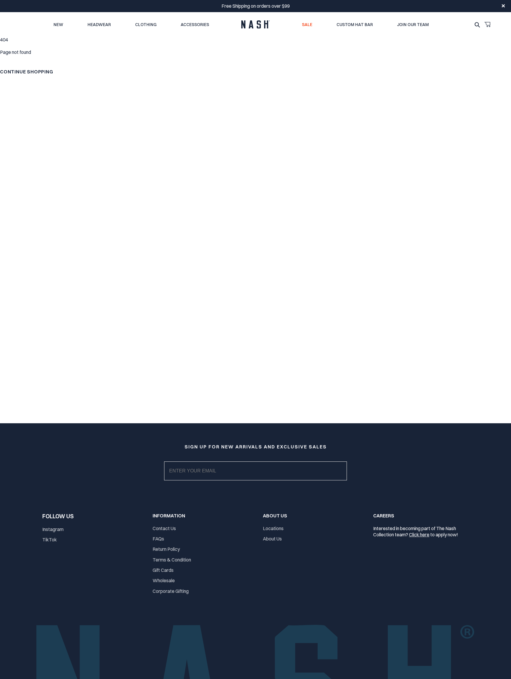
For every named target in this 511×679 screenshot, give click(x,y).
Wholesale (164, 580)
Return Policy (166, 549)
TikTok (49, 540)
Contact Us (164, 528)
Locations (273, 528)
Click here (419, 535)
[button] (487, 25)
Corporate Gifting (171, 591)
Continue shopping (26, 71)
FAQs (158, 539)
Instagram (53, 529)
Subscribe (260, 477)
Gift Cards (163, 570)
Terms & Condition (172, 560)
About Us (272, 539)
